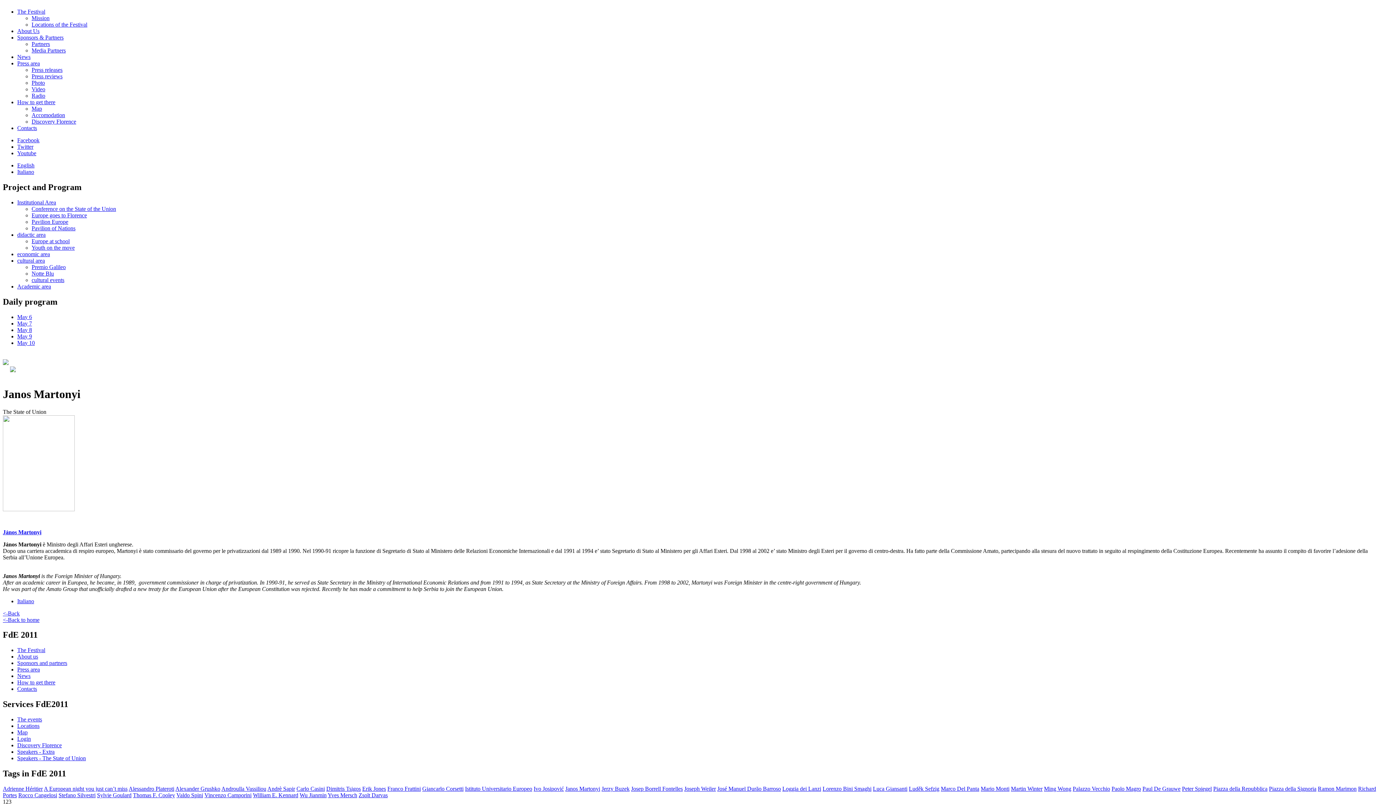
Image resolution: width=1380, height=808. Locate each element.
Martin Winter (1027, 789)
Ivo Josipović (549, 789)
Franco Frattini (404, 789)
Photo (38, 83)
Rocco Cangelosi (37, 795)
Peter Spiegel (1197, 789)
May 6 (24, 317)
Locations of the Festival (59, 25)
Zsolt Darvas (373, 795)
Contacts (27, 128)
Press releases (47, 70)
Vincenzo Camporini (228, 795)
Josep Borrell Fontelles (657, 789)
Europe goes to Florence (59, 215)
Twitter (25, 147)
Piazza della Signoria (1292, 789)
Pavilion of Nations (53, 228)
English (25, 165)
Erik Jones (374, 789)
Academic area (34, 286)
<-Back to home (21, 620)
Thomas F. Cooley (154, 795)
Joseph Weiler (700, 789)
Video (38, 89)
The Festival (31, 12)
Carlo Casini (310, 789)
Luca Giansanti (890, 789)
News (24, 57)
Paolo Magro (1126, 789)
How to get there (36, 102)
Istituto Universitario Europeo (498, 789)
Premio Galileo (49, 267)
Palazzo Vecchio (1091, 789)
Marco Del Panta (960, 789)
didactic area (31, 235)
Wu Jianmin (313, 795)
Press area (28, 63)
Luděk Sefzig (924, 789)
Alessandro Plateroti (151, 789)
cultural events (48, 280)
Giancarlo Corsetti (443, 789)
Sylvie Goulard (114, 795)
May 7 (24, 323)
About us (27, 657)
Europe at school (51, 241)
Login (24, 739)
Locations (28, 726)
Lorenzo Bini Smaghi (847, 789)
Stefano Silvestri (77, 795)
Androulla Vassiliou (243, 789)
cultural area (31, 261)
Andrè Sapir (281, 789)
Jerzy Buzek (616, 789)
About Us (28, 31)
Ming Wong (1057, 789)
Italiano (25, 172)
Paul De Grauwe (1161, 789)
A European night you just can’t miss (86, 789)
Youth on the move (53, 248)
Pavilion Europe (50, 222)
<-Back (11, 613)
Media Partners (49, 50)
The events (29, 719)
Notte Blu (43, 274)
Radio (38, 96)
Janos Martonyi (582, 789)
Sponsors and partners (42, 663)
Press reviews (47, 76)
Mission (41, 18)
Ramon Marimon (1337, 789)
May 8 (24, 330)
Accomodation (48, 115)
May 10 (26, 343)
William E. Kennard (275, 795)
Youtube (26, 153)
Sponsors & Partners (40, 37)
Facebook (28, 140)
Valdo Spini (189, 795)
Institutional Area (36, 202)
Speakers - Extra (36, 752)
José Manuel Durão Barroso (749, 789)
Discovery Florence (54, 122)
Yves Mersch (342, 795)
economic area (33, 254)
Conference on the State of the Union (74, 209)
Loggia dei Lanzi (801, 789)
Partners (41, 44)
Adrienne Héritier (23, 789)
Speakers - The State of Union (51, 758)
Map (37, 109)
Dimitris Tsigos (343, 789)
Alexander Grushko (197, 789)
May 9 (24, 336)
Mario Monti (995, 789)
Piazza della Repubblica (1240, 789)
